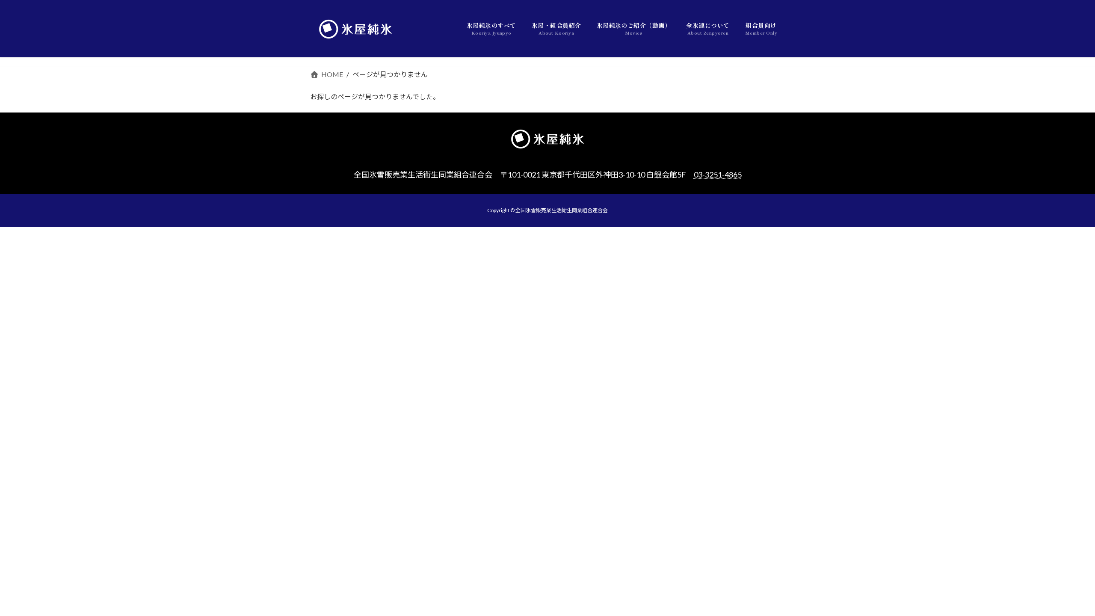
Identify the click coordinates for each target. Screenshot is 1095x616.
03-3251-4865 (718, 174)
